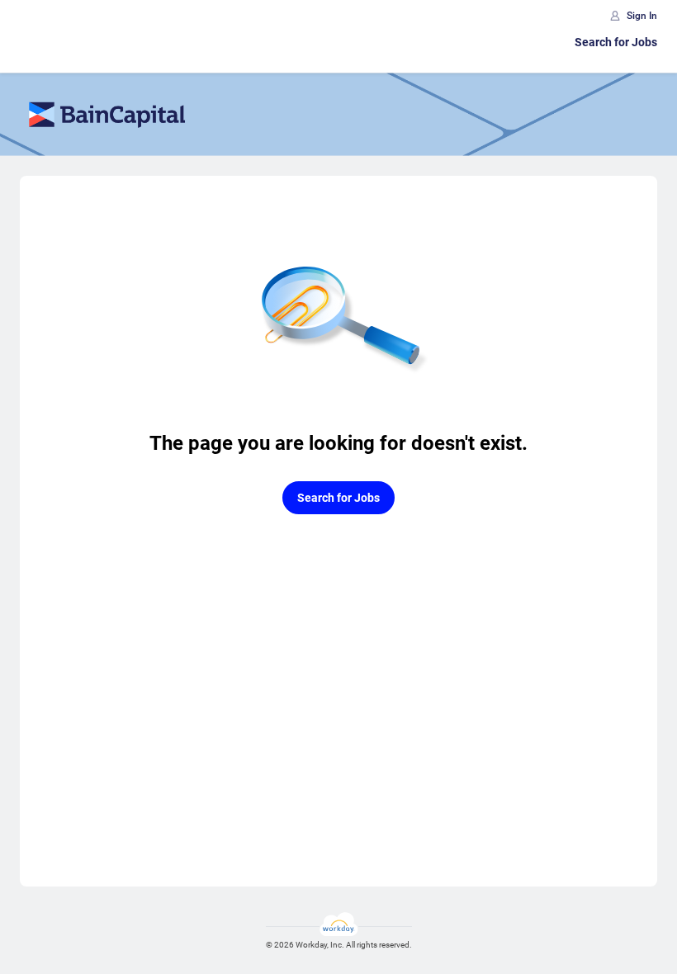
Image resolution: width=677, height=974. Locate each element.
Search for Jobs (616, 42)
